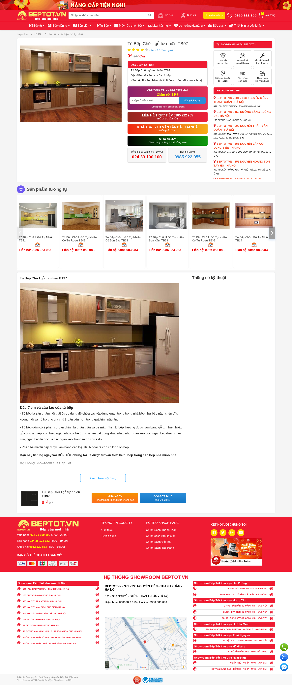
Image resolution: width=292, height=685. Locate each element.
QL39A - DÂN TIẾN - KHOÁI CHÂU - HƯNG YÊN (245, 612)
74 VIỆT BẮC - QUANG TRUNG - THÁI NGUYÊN (245, 640)
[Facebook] (214, 532)
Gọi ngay (284, 647)
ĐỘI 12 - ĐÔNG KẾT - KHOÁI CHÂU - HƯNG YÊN (244, 618)
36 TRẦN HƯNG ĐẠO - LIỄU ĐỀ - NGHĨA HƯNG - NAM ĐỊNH (239, 669)
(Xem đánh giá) (161, 50)
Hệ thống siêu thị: (228, 90)
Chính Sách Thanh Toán (161, 529)
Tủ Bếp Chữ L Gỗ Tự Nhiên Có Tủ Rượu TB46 (79, 239)
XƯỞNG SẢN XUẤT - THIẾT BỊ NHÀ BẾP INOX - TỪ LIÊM (49, 643)
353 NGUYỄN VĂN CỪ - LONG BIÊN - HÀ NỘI (44, 607)
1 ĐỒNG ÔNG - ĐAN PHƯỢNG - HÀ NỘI (41, 619)
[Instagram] (231, 532)
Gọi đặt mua (163, 498)
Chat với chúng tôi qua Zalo (284, 657)
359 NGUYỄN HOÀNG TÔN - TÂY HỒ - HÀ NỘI (44, 613)
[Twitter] (222, 532)
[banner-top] (146, 4)
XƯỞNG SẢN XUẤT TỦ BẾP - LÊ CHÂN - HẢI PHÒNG (242, 594)
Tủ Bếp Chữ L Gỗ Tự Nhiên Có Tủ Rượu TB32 (209, 239)
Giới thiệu (107, 529)
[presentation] (20, 233)
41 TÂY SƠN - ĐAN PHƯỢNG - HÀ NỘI (41, 625)
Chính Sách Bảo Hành (160, 547)
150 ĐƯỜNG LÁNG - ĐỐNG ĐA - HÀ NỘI (42, 595)
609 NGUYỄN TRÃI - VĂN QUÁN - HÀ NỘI (42, 601)
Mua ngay (115, 498)
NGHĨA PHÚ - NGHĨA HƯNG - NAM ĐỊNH (248, 663)
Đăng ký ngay (192, 100)
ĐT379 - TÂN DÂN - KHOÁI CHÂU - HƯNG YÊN (245, 606)
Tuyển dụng (108, 535)
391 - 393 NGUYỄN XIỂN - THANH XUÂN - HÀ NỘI (46, 589)
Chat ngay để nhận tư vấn (284, 667)
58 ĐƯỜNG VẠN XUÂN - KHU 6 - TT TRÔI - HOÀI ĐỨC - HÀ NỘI (52, 631)
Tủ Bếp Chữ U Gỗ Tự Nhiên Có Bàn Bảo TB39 (123, 239)
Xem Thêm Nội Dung (103, 478)
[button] (246, 25)
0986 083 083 (158, 602)
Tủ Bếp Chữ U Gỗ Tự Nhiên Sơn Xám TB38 (166, 239)
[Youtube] (240, 532)
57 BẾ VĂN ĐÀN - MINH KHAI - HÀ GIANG (247, 652)
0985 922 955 (128, 602)
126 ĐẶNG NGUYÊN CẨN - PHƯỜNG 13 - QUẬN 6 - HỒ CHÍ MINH (236, 629)
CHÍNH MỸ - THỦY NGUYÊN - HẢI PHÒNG (247, 588)
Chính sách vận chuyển (161, 535)
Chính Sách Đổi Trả (158, 541)
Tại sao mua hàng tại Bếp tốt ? (236, 44)
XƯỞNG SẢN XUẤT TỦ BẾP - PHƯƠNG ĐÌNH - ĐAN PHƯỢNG (52, 637)
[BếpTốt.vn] (43, 15)
